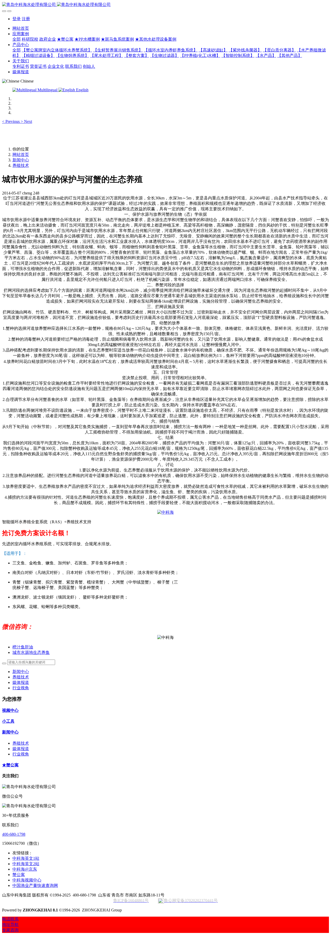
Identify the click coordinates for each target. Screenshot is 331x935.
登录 (16, 19)
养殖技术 (20, 165)
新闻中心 (20, 160)
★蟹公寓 (10, 765)
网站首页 (20, 28)
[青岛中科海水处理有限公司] (165, 5)
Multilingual (47, 90)
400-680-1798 (13, 834)
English (81, 90)
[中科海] (165, 512)
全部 (16, 39)
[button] (11, 121)
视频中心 (10, 710)
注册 (26, 19)
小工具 (8, 721)
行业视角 (20, 688)
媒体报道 (20, 682)
